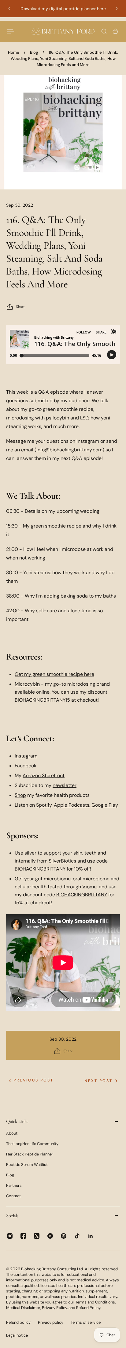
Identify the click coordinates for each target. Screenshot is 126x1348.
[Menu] (11, 31)
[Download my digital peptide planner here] (63, 8)
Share (20, 306)
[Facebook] (23, 1236)
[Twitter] (36, 1236)
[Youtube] (50, 1236)
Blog (34, 52)
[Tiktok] (77, 1236)
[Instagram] (10, 1236)
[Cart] (115, 31)
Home (13, 52)
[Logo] (62, 31)
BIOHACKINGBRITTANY (81, 894)
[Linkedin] (90, 1236)
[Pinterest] (63, 1236)
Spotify (44, 805)
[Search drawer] (104, 31)
